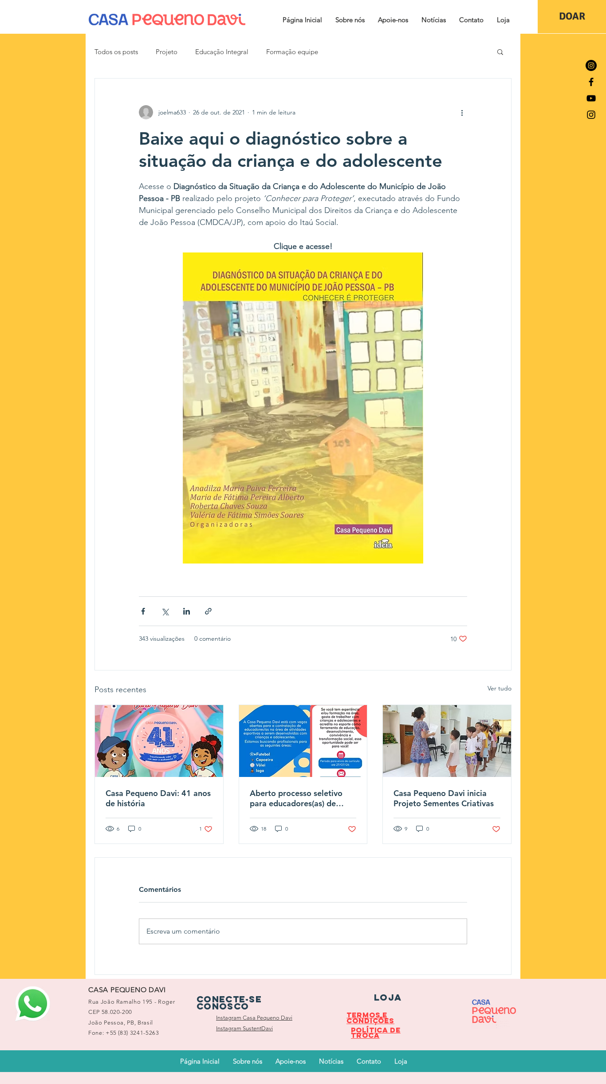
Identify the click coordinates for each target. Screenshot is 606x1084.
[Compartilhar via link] (208, 611)
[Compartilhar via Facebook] (143, 611)
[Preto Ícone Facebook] (591, 81)
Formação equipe (292, 51)
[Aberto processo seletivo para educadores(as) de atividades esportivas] (303, 741)
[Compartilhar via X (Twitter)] (165, 611)
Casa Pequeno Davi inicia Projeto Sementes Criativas (444, 798)
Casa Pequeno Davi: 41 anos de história (158, 798)
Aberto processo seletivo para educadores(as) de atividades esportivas (296, 798)
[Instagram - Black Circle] (591, 65)
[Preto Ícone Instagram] (591, 114)
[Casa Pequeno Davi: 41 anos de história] (159, 741)
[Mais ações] (461, 112)
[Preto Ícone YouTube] (591, 98)
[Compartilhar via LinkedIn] (186, 611)
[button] (350, 20)
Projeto (166, 51)
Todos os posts (116, 51)
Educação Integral (221, 51)
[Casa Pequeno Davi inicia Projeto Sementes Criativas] (447, 741)
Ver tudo (500, 688)
